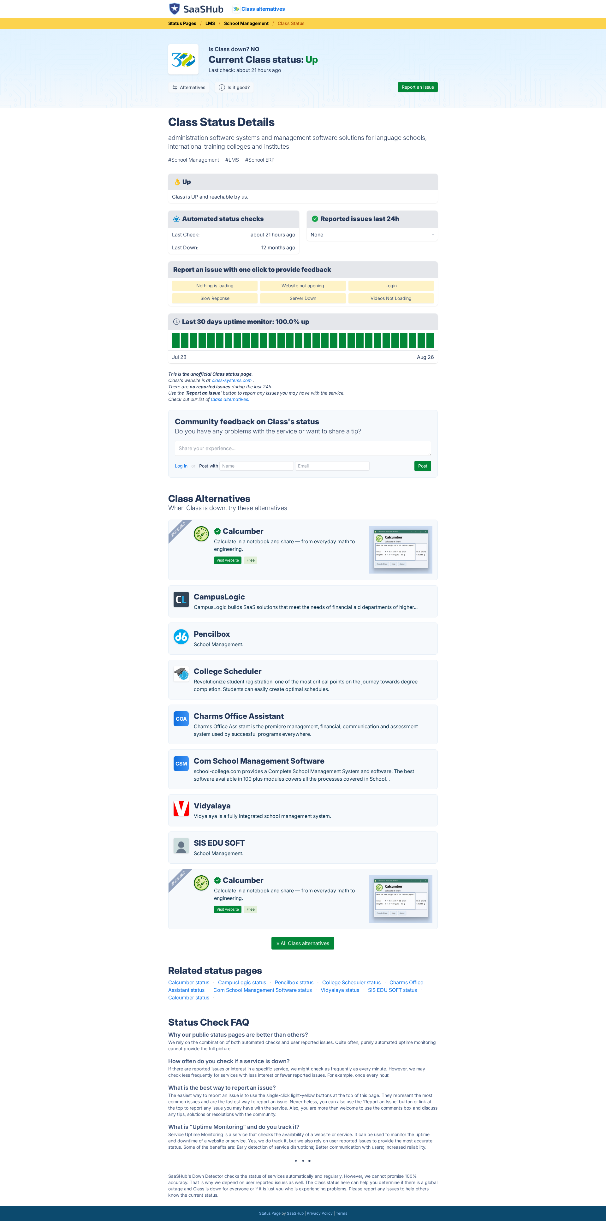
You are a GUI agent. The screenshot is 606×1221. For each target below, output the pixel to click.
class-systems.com (232, 380)
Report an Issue (418, 87)
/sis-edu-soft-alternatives (203, 835)
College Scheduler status (351, 982)
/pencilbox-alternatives (201, 626)
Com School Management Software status (262, 990)
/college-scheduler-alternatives (210, 664)
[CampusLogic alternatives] (181, 599)
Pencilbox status (294, 982)
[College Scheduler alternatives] (181, 674)
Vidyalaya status (340, 990)
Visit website (228, 560)
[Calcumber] (201, 533)
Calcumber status (188, 982)
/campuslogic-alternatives (204, 589)
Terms (341, 1213)
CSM (181, 763)
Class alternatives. (230, 399)
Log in (182, 465)
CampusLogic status (242, 982)
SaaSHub (295, 1213)
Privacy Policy (320, 1213)
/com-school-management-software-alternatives (231, 753)
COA (181, 719)
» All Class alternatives (302, 943)
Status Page (270, 1213)
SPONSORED (178, 529)
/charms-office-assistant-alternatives (217, 709)
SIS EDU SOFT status (392, 990)
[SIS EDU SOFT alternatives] (181, 845)
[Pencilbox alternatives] (181, 636)
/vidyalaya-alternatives (201, 798)
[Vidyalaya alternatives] (181, 808)
